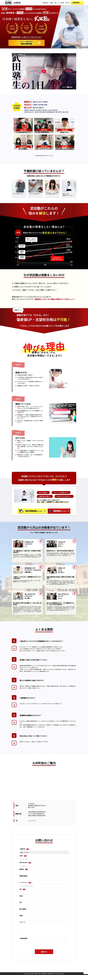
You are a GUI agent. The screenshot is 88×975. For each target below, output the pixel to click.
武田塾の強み (45, 2)
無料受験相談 (76, 2)
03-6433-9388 (32, 821)
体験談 (51, 2)
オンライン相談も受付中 (26, 43)
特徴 (55, 2)
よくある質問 (61, 2)
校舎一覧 (67, 2)
